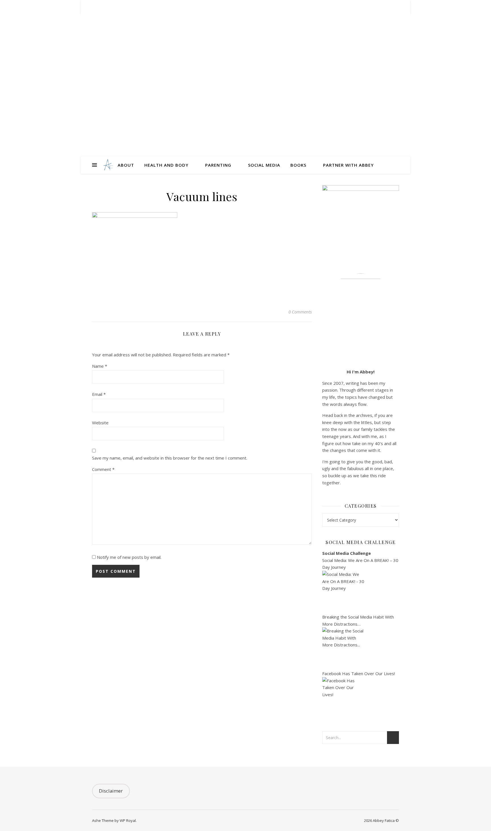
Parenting (218, 165)
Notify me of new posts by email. (129, 557)
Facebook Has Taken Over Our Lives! (358, 673)
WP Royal (128, 820)
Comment (103, 469)
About (126, 165)
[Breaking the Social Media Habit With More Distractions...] (360, 648)
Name (99, 366)
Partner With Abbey (348, 165)
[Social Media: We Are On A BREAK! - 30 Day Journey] (360, 592)
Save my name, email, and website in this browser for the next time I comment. (169, 458)
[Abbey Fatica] (108, 165)
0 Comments (300, 312)
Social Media (264, 165)
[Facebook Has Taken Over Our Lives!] (360, 698)
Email (99, 394)
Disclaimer (111, 790)
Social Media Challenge (346, 553)
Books (298, 165)
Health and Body (166, 165)
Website (100, 422)
